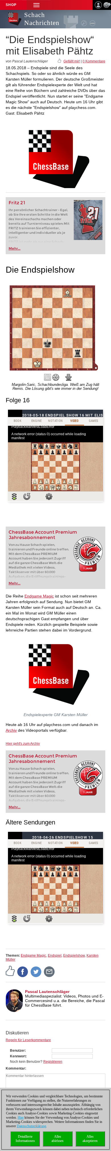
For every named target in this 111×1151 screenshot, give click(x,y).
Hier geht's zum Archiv (23, 744)
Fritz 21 (17, 202)
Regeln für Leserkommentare (28, 1040)
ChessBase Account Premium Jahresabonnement (43, 534)
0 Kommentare (94, 61)
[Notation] (47, 377)
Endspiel (54, 956)
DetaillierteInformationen (25, 1139)
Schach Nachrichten (41, 18)
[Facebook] (23, 971)
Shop (11, 5)
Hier (21, 1118)
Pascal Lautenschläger (47, 991)
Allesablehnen (57, 1139)
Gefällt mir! (71, 61)
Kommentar (15, 1068)
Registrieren (52, 1062)
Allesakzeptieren (90, 1139)
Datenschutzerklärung (31, 1126)
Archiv (11, 730)
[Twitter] (36, 971)
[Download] (68, 377)
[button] (36, 5)
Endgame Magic (39, 596)
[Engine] (55, 377)
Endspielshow (74, 956)
